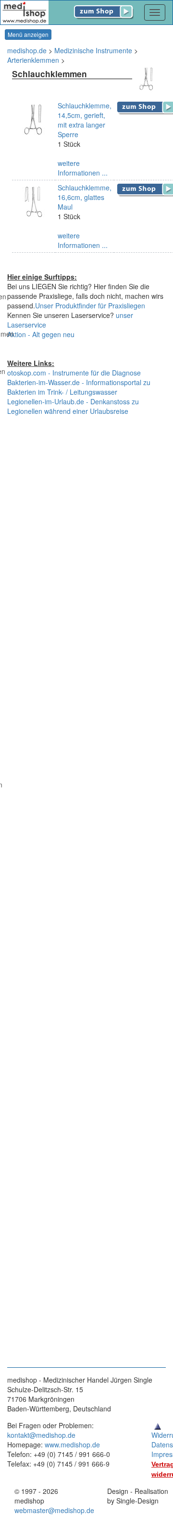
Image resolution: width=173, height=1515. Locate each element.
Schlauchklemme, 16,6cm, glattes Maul (84, 197)
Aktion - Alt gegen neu (40, 334)
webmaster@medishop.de (54, 1510)
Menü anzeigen (28, 34)
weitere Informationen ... (83, 167)
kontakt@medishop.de (41, 1435)
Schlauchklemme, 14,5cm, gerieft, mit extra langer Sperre (84, 120)
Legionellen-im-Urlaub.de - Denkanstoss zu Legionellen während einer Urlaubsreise (73, 406)
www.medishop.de (72, 1444)
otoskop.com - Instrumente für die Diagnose (74, 372)
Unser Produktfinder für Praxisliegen (90, 305)
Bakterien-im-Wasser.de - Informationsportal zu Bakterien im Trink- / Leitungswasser (78, 387)
